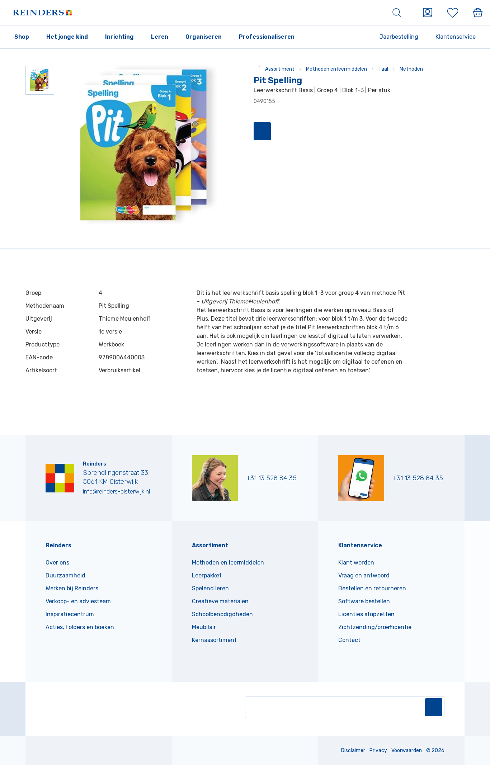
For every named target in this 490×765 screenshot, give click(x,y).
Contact (349, 640)
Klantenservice (455, 36)
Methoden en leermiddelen (336, 69)
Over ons (57, 562)
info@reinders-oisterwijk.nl (116, 491)
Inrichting (119, 36)
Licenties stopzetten (366, 614)
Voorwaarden (406, 750)
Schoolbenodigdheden (222, 614)
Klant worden (356, 562)
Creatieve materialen (220, 601)
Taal (383, 69)
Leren (159, 36)
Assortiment (280, 69)
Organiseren (203, 36)
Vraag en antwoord (364, 575)
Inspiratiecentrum (70, 614)
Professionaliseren (267, 36)
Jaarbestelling (399, 36)
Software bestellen (364, 601)
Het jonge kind (67, 36)
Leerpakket (207, 575)
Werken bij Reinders (72, 588)
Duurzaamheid (65, 575)
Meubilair (204, 627)
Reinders (58, 545)
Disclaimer (353, 750)
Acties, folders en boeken (80, 627)
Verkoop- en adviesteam (78, 601)
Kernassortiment (214, 640)
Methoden (411, 69)
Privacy (378, 750)
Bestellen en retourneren (372, 588)
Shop (21, 36)
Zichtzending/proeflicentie (374, 627)
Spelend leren (210, 588)
